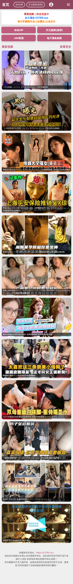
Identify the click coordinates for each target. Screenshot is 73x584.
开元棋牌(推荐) (35, 4)
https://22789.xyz (45, 552)
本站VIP (19, 4)
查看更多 (65, 46)
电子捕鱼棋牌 (54, 38)
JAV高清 (19, 38)
